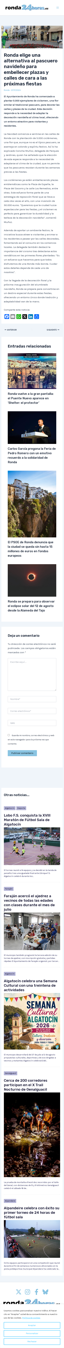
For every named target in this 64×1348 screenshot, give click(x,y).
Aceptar (32, 1325)
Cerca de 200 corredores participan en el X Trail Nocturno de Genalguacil (25, 1085)
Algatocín (9, 808)
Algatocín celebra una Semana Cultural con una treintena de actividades (30, 985)
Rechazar (32, 1341)
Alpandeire (10, 1201)
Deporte (21, 808)
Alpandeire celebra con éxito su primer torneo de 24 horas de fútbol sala (31, 1212)
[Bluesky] (45, 1292)
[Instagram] (28, 1292)
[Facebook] (36, 1292)
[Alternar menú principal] (57, 7)
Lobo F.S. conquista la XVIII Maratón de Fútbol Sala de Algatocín (27, 819)
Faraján (9, 888)
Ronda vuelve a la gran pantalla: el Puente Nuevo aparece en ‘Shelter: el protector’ (31, 398)
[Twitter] (19, 1292)
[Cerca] (61, 1306)
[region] (32, 1326)
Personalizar (32, 1333)
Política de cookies (31, 1318)
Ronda (7, 90)
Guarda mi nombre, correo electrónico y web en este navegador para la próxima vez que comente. (31, 739)
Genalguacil (10, 1073)
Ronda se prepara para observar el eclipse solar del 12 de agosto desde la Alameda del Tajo (31, 606)
